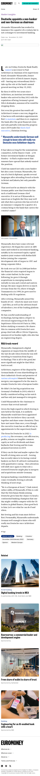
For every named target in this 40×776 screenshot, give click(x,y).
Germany (30, 539)
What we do (5, 749)
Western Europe (16, 542)
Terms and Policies (8, 761)
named (8, 69)
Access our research (30, 3)
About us (4, 757)
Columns (29, 536)
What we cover (6, 753)
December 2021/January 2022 (12, 539)
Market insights (8, 14)
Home (3, 9)
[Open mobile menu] (15, 3)
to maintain (10, 119)
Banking (19, 536)
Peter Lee (4, 37)
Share (35, 9)
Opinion (5, 542)
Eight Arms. (32, 773)
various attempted (9, 378)
